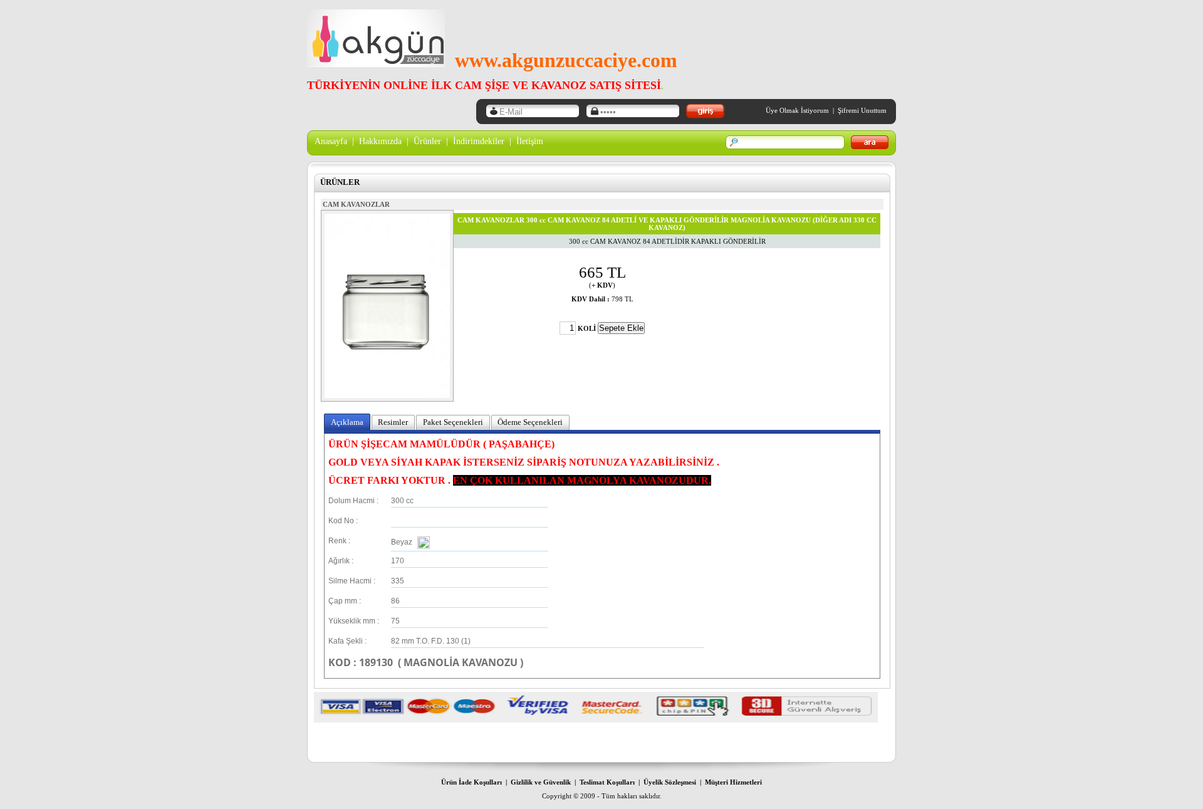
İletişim (529, 141)
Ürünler (427, 141)
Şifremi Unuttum (862, 110)
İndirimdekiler (478, 141)
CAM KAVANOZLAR (356, 204)
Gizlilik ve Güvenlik (541, 782)
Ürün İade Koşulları (471, 782)
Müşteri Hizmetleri (733, 782)
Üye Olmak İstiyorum (797, 110)
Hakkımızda (380, 141)
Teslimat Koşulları (607, 782)
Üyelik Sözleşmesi (669, 782)
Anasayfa (331, 141)
